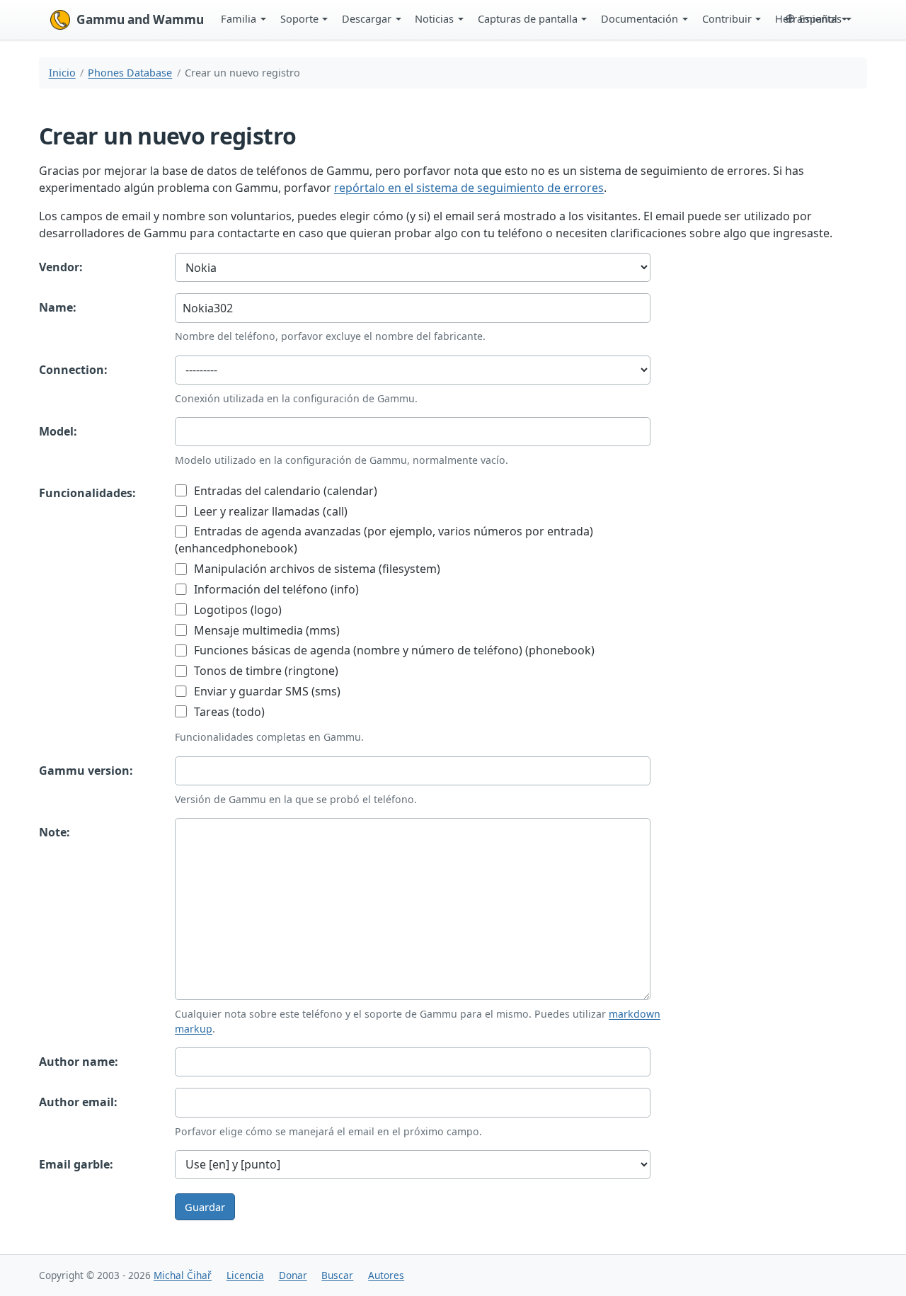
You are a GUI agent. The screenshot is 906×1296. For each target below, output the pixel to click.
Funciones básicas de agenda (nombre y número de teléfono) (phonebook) (393, 650)
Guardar (205, 1207)
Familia (238, 18)
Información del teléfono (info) (275, 589)
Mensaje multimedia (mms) (265, 630)
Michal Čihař (183, 1275)
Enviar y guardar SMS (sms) (265, 691)
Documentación (639, 18)
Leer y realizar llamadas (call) (269, 511)
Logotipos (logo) (236, 610)
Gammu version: (86, 770)
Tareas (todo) (228, 712)
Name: (57, 307)
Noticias (434, 18)
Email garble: (76, 1164)
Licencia (245, 1275)
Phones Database (130, 72)
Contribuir (727, 18)
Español (818, 18)
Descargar (366, 18)
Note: (54, 832)
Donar (293, 1275)
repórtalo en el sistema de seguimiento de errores (469, 187)
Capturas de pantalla (528, 18)
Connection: (73, 369)
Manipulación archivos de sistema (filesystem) (315, 568)
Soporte (299, 18)
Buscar (337, 1275)
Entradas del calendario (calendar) (284, 491)
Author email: (78, 1102)
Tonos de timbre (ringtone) (264, 670)
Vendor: (61, 267)
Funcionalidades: (87, 493)
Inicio (62, 72)
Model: (58, 431)
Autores (386, 1275)
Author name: (78, 1061)
